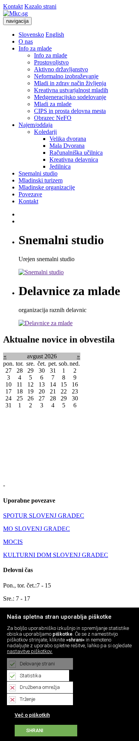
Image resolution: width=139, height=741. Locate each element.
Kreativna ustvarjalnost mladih (71, 90)
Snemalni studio (38, 173)
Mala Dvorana (67, 145)
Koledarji (45, 131)
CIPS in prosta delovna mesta (70, 111)
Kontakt (13, 6)
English (55, 34)
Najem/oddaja (36, 125)
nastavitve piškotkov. (30, 651)
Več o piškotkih (32, 715)
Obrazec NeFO (52, 118)
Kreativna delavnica (73, 159)
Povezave (30, 194)
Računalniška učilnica (76, 152)
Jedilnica (60, 166)
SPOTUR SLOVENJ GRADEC (43, 515)
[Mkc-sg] (15, 13)
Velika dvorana (67, 138)
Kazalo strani (40, 6)
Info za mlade (35, 48)
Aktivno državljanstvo (61, 69)
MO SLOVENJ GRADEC (36, 528)
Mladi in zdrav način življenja (70, 83)
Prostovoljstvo (51, 62)
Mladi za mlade (52, 104)
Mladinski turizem (41, 180)
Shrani (34, 730)
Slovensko (31, 34)
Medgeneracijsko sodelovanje (70, 97)
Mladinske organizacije (47, 187)
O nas (26, 41)
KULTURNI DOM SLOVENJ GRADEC (55, 555)
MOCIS (13, 541)
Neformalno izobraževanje (66, 76)
